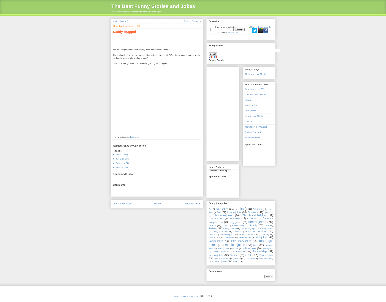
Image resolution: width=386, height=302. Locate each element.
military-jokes (223, 249)
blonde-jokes (234, 212)
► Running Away (120, 154)
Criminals (251, 218)
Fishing (213, 228)
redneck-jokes (240, 251)
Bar (219, 212)
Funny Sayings (248, 228)
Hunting (265, 234)
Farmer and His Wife (255, 89)
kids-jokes (134, 137)
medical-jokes (235, 245)
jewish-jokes (245, 237)
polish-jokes (268, 249)
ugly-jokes (250, 259)
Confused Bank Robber (256, 94)
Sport (216, 259)
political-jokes (219, 251)
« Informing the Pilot (122, 21)
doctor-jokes (257, 222)
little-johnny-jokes (241, 241)
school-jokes (216, 255)
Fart (267, 225)
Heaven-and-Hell (247, 234)
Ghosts (212, 235)
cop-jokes (234, 218)
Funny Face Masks (254, 116)
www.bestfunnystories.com (186, 296)
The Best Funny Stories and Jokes (153, 6)
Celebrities (268, 213)
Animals (257, 209)
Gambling (237, 232)
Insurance (213, 237)
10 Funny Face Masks (255, 74)
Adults (239, 209)
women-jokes (219, 261)
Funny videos (266, 228)
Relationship (260, 251)
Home (157, 203)
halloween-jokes (227, 235)
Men (255, 245)
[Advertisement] (148, 40)
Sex (248, 255)
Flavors (248, 100)
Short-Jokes (266, 255)
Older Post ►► (192, 203)
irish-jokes (229, 237)
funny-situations (220, 231)
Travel (238, 258)
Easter (225, 226)
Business (252, 212)
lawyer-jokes (216, 241)
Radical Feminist (253, 132)
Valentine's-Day (265, 258)
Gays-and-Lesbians (256, 231)
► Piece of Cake (120, 167)
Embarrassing (238, 226)
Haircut (248, 121)
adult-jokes (222, 209)
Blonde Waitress (252, 137)
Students (225, 258)
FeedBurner (233, 33)
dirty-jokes (236, 222)
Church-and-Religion (254, 215)
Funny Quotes (230, 228)
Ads (210, 209)
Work (235, 261)
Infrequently (250, 110)
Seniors (234, 255)
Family (253, 225)
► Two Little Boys (121, 159)
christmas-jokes (223, 215)
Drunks (212, 225)
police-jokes (249, 248)
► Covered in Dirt (121, 163)
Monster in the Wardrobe (257, 127)
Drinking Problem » (192, 21)
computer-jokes (216, 218)
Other (235, 249)
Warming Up (251, 105)
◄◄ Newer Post (122, 203)
